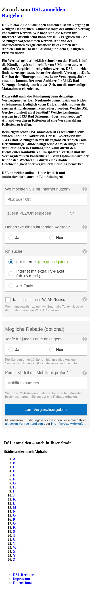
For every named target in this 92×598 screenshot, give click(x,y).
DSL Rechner (23, 575)
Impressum (21, 579)
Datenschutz (22, 583)
